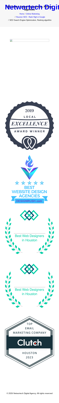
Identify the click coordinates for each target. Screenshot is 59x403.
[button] (52, 7)
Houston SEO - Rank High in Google (30, 17)
